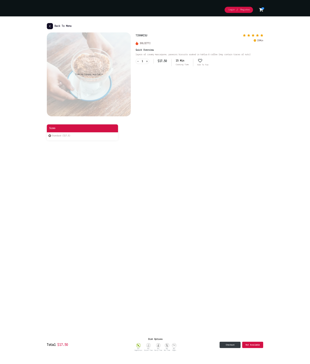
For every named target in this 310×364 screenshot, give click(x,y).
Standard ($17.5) (61, 136)
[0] (261, 11)
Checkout (230, 345)
